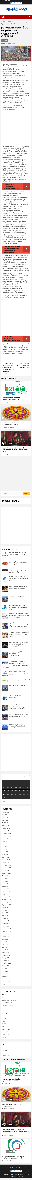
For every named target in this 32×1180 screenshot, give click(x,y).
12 (12, 788)
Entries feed (5, 1050)
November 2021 (6, 963)
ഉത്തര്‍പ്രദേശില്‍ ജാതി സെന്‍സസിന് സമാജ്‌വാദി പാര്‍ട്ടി (23, 364)
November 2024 (6, 868)
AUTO (3, 997)
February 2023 (6, 923)
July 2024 (5, 878)
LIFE (3, 1016)
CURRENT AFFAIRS (7, 1003)
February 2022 (6, 955)
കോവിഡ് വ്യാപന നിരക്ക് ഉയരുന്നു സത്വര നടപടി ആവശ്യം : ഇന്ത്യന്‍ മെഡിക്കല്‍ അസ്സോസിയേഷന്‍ (8, 367)
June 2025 (5, 849)
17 (4, 791)
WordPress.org (6, 1056)
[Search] (30, 17)
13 (16, 788)
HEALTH (4, 1011)
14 (20, 788)
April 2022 (5, 950)
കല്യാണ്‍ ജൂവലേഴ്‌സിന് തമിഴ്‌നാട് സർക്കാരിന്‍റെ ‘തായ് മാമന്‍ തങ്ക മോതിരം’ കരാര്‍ (15, 449)
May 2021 (5, 974)
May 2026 (5, 820)
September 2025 (6, 841)
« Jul (3, 802)
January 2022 (5, 958)
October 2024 (6, 870)
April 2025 (5, 855)
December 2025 (6, 833)
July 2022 (5, 942)
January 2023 (5, 926)
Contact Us (18, 1168)
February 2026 (6, 828)
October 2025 (6, 839)
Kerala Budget (6, 1013)
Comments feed (6, 1053)
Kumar (12, 402)
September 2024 (6, 873)
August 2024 (5, 876)
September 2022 (6, 937)
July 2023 (5, 910)
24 (4, 794)
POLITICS (4, 1021)
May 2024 (5, 884)
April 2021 (5, 976)
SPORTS (4, 1024)
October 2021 (6, 966)
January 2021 (5, 984)
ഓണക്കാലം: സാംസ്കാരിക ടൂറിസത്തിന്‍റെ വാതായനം (11, 398)
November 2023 (6, 899)
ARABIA (4, 995)
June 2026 (5, 817)
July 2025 (5, 847)
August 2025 (5, 844)
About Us (12, 1168)
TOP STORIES (6, 1029)
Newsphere (12, 1176)
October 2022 (6, 934)
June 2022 (5, 945)
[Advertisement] (16, 128)
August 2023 (5, 907)
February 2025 (6, 860)
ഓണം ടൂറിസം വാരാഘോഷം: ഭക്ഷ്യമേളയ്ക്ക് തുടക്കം (11, 423)
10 (4, 788)
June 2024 (5, 881)
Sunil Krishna (12, 43)
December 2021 (6, 960)
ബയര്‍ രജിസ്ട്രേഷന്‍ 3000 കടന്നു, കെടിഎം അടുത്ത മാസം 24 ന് (13, 1157)
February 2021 (6, 982)
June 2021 (5, 971)
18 (8, 791)
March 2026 (5, 825)
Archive (25, 1168)
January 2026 (5, 831)
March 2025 (5, 857)
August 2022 (5, 939)
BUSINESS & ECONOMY (9, 1000)
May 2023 (5, 915)
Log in (3, 1048)
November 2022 (6, 931)
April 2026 (5, 823)
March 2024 (5, 889)
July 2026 (5, 815)
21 (20, 791)
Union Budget (5, 1034)
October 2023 (6, 902)
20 (16, 791)
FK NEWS (4, 1008)
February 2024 (6, 892)
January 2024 (5, 894)
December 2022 (6, 929)
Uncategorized (6, 1032)
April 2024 (5, 886)
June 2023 (5, 913)
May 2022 (5, 947)
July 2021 (5, 968)
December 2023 (6, 897)
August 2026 (5, 812)
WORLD (4, 1037)
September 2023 (6, 905)
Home (6, 1168)
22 (24, 791)
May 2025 (5, 852)
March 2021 (5, 979)
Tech (3, 1027)
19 (12, 791)
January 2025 (5, 862)
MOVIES (4, 1019)
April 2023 (5, 918)
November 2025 (6, 836)
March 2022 (5, 952)
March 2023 (5, 921)
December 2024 (6, 865)
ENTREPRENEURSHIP (8, 1005)
